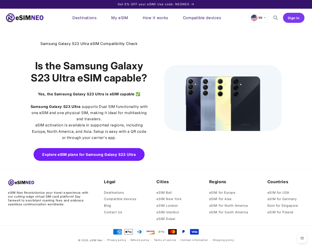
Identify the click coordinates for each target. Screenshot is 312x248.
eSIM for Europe (222, 192)
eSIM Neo (96, 240)
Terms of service (165, 240)
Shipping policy (223, 240)
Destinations (114, 192)
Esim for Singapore (282, 205)
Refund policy (140, 240)
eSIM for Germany (282, 199)
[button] (276, 18)
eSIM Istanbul (167, 212)
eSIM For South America (228, 212)
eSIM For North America (228, 205)
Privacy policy (116, 240)
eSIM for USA (278, 192)
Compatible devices (120, 199)
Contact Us (113, 212)
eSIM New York (169, 199)
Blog (107, 205)
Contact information (194, 240)
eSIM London (167, 205)
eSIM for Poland (280, 212)
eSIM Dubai (165, 219)
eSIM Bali (164, 192)
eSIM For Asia (220, 199)
